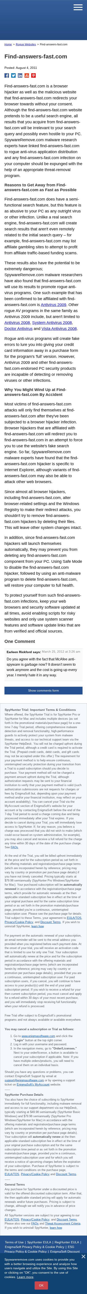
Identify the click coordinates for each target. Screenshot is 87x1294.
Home (8, 44)
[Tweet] (13, 75)
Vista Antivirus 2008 (59, 328)
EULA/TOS (74, 918)
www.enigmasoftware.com (38, 1036)
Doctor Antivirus (18, 328)
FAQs (14, 847)
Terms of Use (14, 1242)
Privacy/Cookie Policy (19, 922)
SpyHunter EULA (39, 1242)
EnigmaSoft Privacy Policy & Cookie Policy (34, 1247)
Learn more (25, 1277)
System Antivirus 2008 (52, 322)
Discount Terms (50, 922)
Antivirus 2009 (53, 305)
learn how (37, 926)
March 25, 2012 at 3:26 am (61, 651)
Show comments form (43, 690)
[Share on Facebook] (6, 75)
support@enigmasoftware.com (24, 1080)
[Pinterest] (33, 75)
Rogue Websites (26, 44)
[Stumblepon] (27, 75)
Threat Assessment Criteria (62, 1223)
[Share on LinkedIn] (20, 75)
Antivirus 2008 (17, 322)
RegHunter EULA (67, 1242)
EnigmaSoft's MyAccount (33, 1084)
